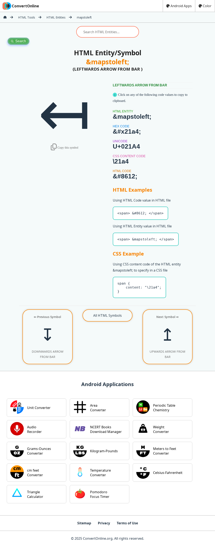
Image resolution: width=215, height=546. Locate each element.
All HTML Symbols (107, 315)
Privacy (104, 523)
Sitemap (84, 523)
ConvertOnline (25, 5)
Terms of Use (127, 523)
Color (207, 6)
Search (20, 41)
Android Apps (181, 6)
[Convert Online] (5, 17)
